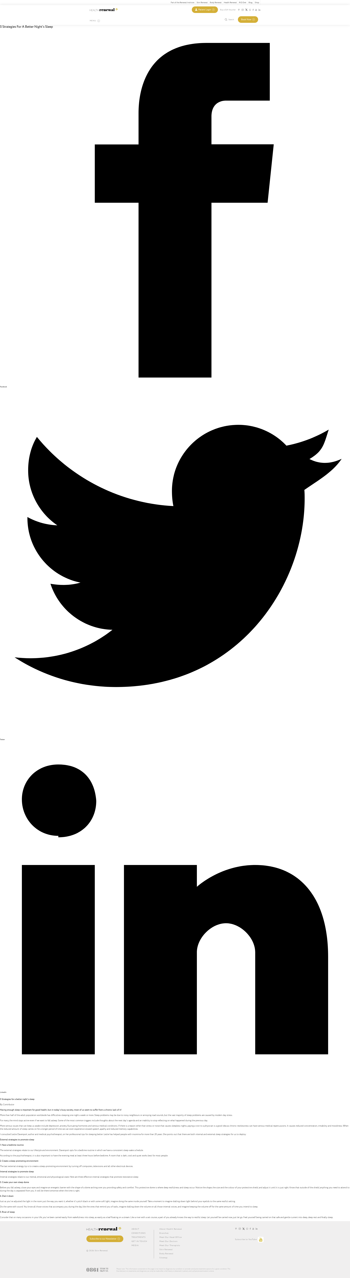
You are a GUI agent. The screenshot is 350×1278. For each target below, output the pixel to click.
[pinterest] (239, 9)
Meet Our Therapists (169, 1245)
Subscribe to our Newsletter (103, 1238)
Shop (257, 2)
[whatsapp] (250, 9)
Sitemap (163, 1257)
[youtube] (256, 9)
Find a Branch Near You (14, 32)
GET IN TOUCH (139, 1241)
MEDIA (135, 1245)
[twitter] (246, 9)
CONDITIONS (139, 1233)
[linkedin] (259, 9)
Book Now (246, 19)
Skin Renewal (202, 2)
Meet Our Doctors (168, 1241)
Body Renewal (215, 2)
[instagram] (242, 9)
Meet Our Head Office (170, 1237)
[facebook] (253, 9)
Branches (164, 1233)
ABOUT (135, 1229)
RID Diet (242, 2)
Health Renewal (230, 2)
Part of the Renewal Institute (182, 2)
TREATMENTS (139, 1237)
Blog (250, 2)
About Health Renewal (170, 1229)
